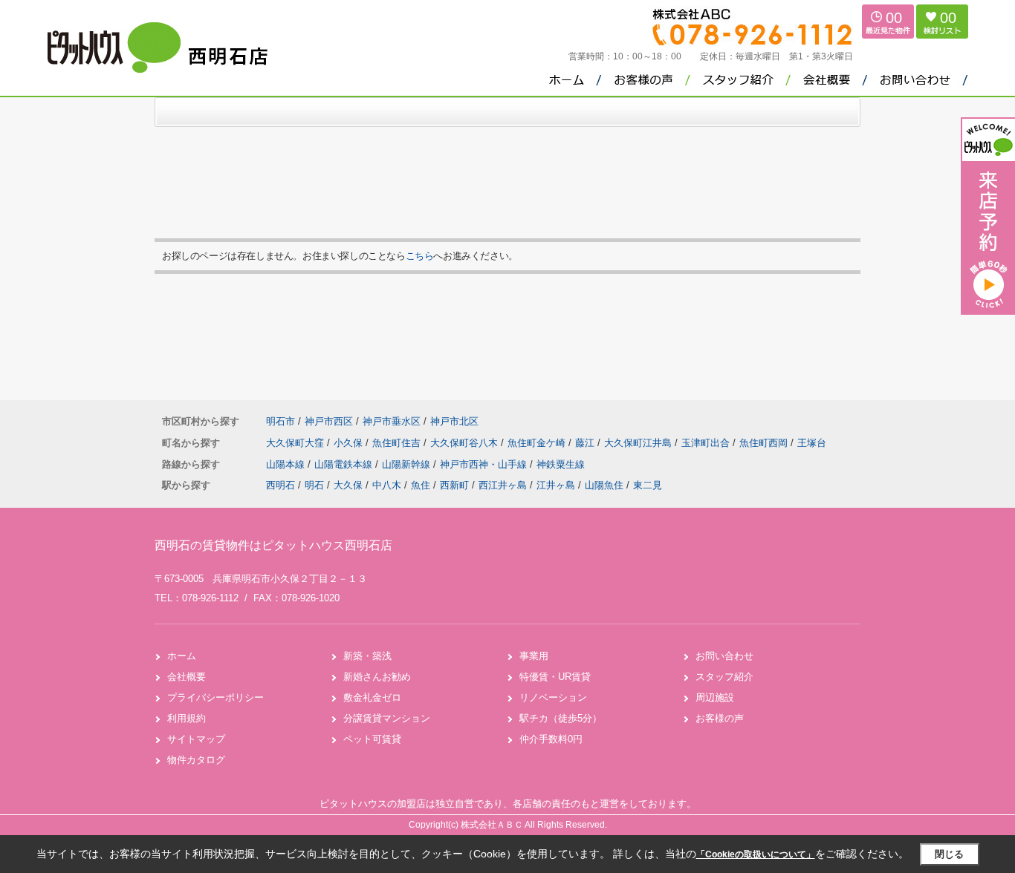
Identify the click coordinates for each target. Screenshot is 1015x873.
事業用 (533, 655)
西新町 (454, 485)
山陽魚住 (604, 485)
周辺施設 (714, 697)
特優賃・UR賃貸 (555, 676)
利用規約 (186, 718)
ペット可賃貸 (372, 739)
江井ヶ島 (555, 485)
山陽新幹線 (407, 464)
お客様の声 (719, 718)
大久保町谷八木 (465, 442)
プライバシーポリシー (215, 697)
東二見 (647, 485)
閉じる (949, 854)
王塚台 (811, 442)
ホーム (181, 655)
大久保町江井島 (639, 442)
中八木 (386, 485)
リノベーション (553, 697)
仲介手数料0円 (551, 739)
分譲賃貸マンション (386, 718)
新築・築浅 (367, 655)
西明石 (280, 485)
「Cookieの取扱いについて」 (755, 854)
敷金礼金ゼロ (372, 697)
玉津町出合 (707, 442)
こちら (420, 255)
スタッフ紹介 (724, 676)
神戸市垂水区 (392, 421)
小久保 (350, 442)
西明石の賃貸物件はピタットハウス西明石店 (273, 545)
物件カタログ (196, 759)
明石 (314, 485)
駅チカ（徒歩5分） (560, 718)
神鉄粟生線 (560, 464)
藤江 (586, 442)
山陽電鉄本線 (344, 464)
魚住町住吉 (398, 442)
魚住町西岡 (765, 442)
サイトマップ (196, 739)
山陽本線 (287, 464)
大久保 (348, 485)
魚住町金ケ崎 (537, 442)
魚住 (420, 485)
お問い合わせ (724, 655)
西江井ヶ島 (503, 485)
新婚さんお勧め (377, 676)
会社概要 (186, 676)
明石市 (280, 421)
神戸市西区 (329, 421)
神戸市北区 (454, 421)
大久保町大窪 (296, 442)
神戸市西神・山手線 (485, 464)
